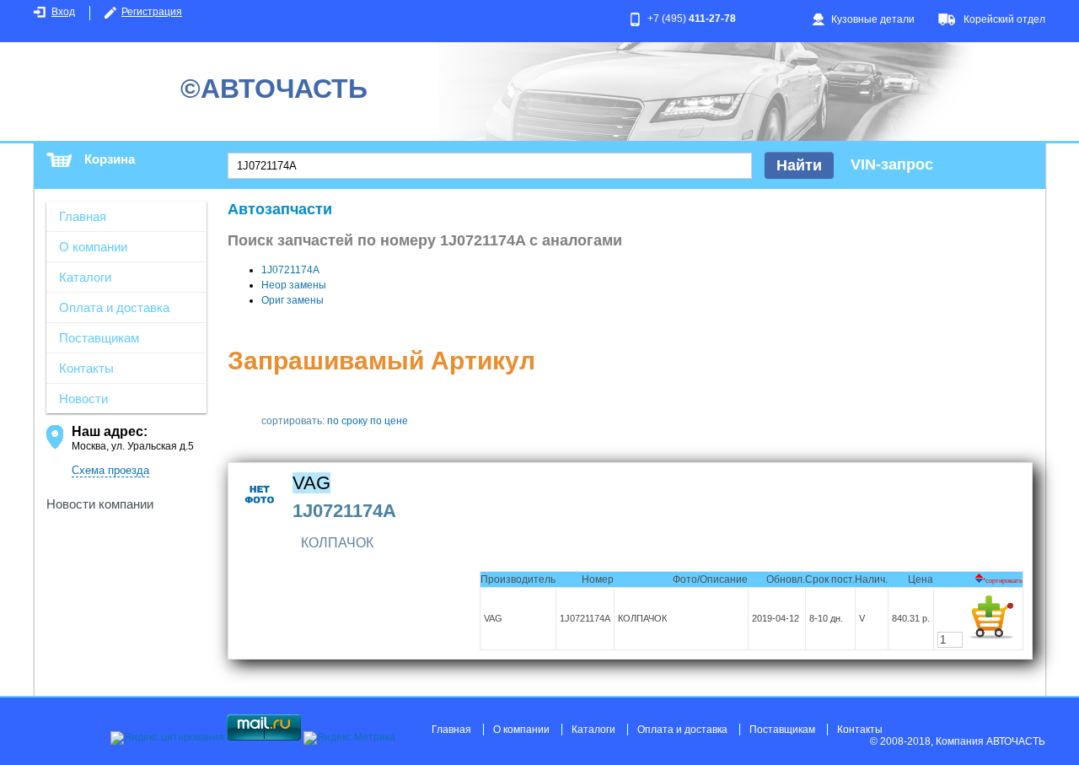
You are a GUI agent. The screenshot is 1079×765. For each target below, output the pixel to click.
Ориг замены (292, 300)
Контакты (86, 368)
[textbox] (490, 166)
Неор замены (293, 285)
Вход (63, 12)
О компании (93, 247)
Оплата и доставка (114, 307)
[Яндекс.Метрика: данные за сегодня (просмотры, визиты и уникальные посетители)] (349, 738)
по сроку (347, 421)
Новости (83, 398)
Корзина (109, 159)
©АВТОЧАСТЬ (274, 88)
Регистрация (151, 12)
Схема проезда (110, 470)
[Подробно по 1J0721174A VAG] (260, 514)
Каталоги (85, 277)
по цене (389, 421)
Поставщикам (99, 338)
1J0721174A (290, 270)
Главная (82, 216)
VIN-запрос (892, 164)
